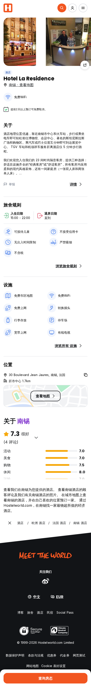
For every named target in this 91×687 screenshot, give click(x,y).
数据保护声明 (15, 655)
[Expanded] (9, 523)
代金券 (64, 655)
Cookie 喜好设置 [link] (53, 666)
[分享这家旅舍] (84, 65)
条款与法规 (36, 655)
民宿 (50, 612)
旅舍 (30, 612)
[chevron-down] (36, 437)
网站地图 (32, 666)
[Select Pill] (61, 8)
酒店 (8, 72)
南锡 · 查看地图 (21, 85)
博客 (20, 612)
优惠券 (51, 655)
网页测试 (79, 655)
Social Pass (65, 612)
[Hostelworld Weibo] (45, 580)
